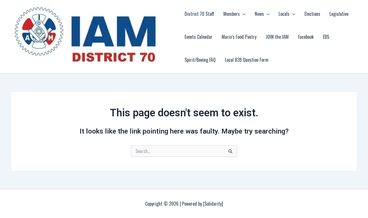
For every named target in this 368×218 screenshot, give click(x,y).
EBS (326, 36)
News (259, 13)
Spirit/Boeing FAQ (200, 59)
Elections (312, 13)
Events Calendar (198, 36)
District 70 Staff (199, 13)
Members (231, 13)
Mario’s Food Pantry (239, 36)
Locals (284, 13)
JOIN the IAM (277, 36)
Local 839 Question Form (247, 59)
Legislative (338, 13)
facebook (306, 36)
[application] (243, 13)
